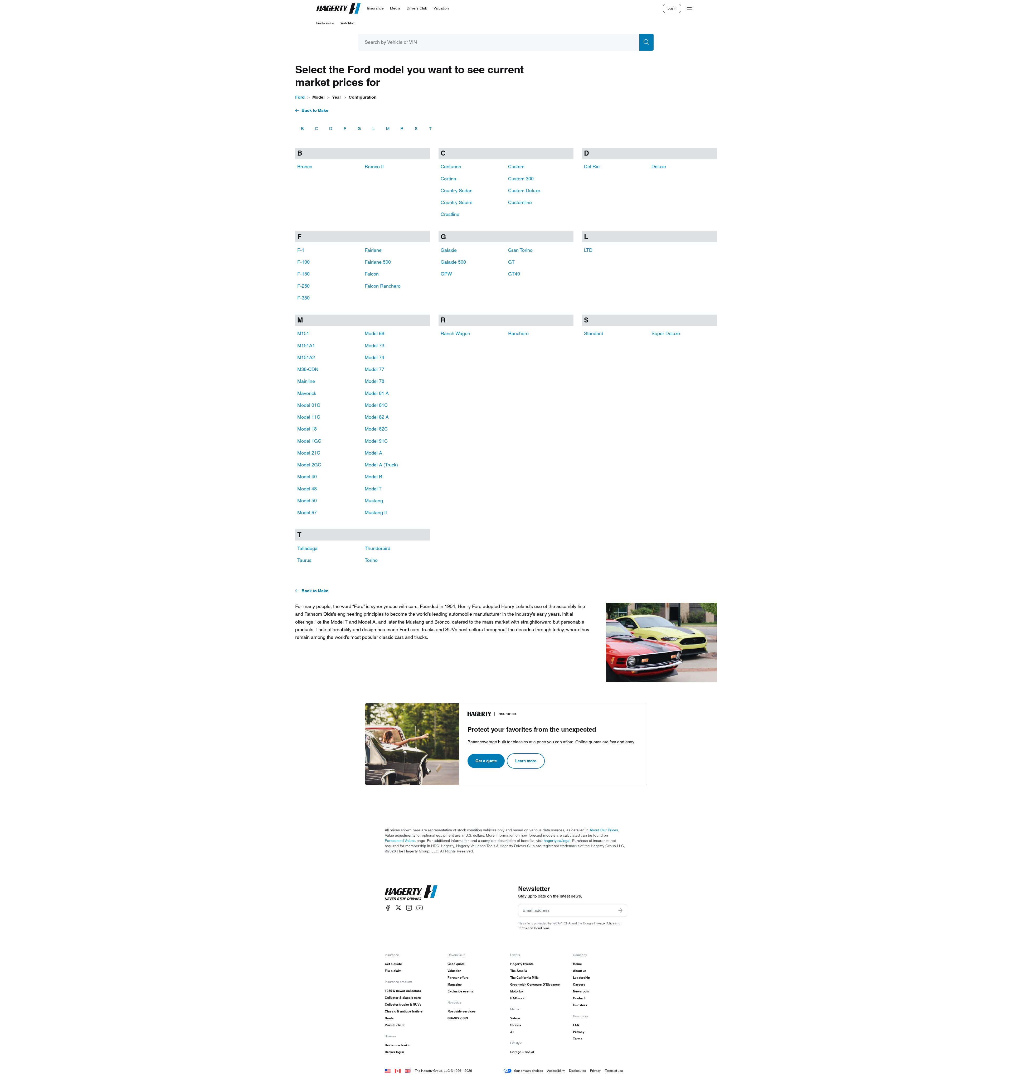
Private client (395, 1025)
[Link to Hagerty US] (388, 1070)
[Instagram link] (409, 907)
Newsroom (581, 991)
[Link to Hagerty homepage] (411, 892)
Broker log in (394, 1052)
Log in (672, 8)
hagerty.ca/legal (557, 840)
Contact (579, 998)
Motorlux (516, 991)
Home (577, 964)
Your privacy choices (528, 1070)
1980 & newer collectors (403, 990)
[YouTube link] (419, 907)
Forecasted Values (400, 840)
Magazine (454, 984)
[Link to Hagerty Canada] (398, 1070)
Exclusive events (460, 991)
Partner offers (458, 977)
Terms (577, 1038)
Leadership (581, 977)
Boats (389, 1018)
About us (579, 970)
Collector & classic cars (403, 997)
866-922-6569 (457, 1018)
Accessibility (556, 1070)
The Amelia (518, 970)
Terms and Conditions (533, 928)
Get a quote (486, 761)
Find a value (325, 23)
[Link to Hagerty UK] (408, 1070)
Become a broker (398, 1045)
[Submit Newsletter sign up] (620, 910)
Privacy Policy (604, 923)
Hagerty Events (522, 964)
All (512, 1032)
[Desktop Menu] (689, 8)
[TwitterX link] (398, 907)
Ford (300, 97)
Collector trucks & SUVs (403, 1004)
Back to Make (314, 110)
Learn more (525, 761)
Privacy (579, 1032)
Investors (580, 1005)
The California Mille (524, 977)
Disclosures (577, 1070)
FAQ (576, 1025)
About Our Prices (604, 830)
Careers (579, 984)
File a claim (393, 970)
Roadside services (461, 1011)
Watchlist (347, 23)
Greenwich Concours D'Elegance (535, 984)
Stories (515, 1025)
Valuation (454, 970)
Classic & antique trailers (404, 1011)
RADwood (517, 998)
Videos (515, 1018)
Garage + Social (522, 1052)
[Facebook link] (388, 907)
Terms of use (614, 1070)
